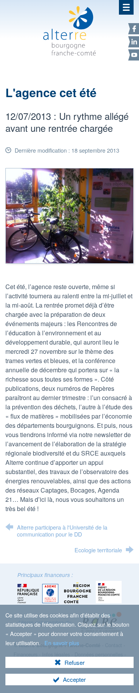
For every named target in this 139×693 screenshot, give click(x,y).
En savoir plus (61, 643)
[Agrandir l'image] (69, 214)
